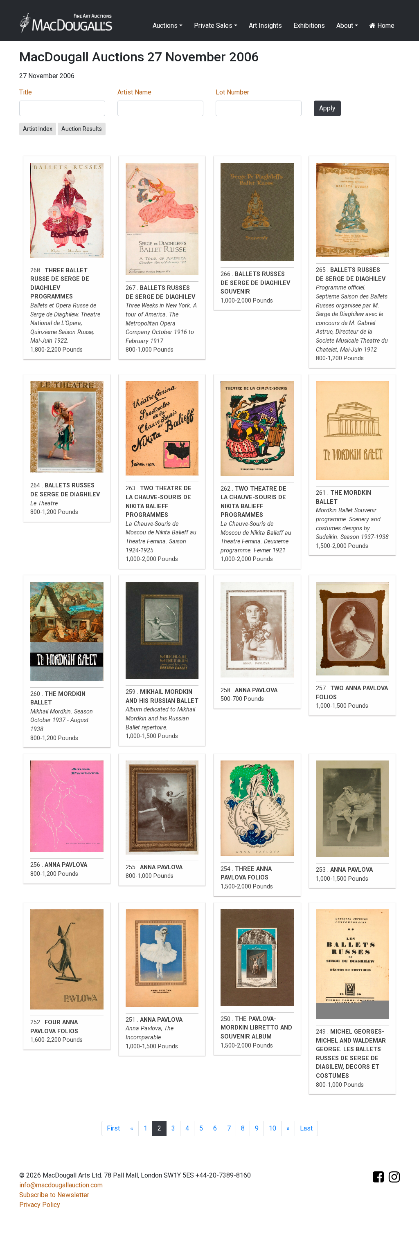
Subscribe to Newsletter (54, 1195)
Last (306, 1128)
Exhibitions (309, 25)
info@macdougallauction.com (61, 1185)
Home (385, 25)
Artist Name (134, 92)
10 (272, 1128)
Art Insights (265, 25)
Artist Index (37, 129)
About (344, 25)
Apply (327, 108)
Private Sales (213, 25)
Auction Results (81, 129)
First (113, 1128)
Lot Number (232, 92)
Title (25, 92)
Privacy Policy (39, 1205)
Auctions (165, 25)
